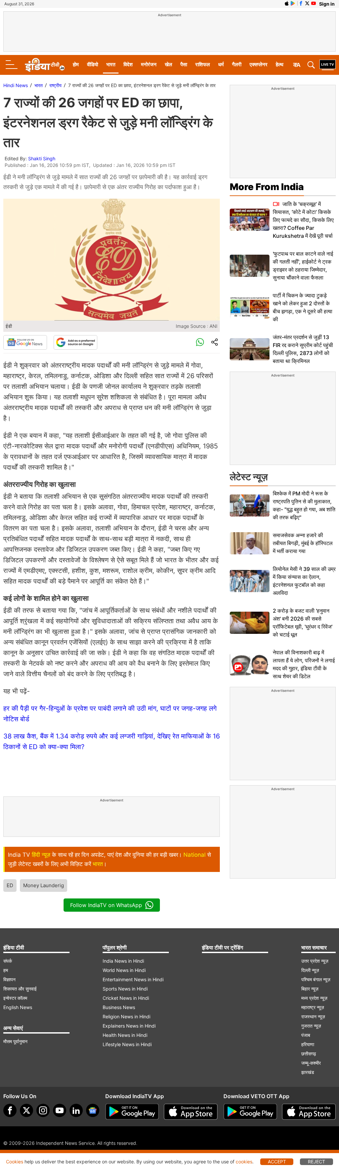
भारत (110, 64)
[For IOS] (309, 1112)
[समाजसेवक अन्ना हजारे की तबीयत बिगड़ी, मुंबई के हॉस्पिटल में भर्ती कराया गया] (249, 543)
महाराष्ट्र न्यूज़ (312, 1007)
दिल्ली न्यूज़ (310, 970)
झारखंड (307, 1072)
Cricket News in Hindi (126, 998)
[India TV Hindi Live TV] (327, 65)
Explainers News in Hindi (129, 1026)
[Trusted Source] (75, 342)
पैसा (183, 64)
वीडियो (92, 64)
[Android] (293, 3)
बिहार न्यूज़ (309, 989)
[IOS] (286, 3)
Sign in (327, 4)
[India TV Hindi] (45, 65)
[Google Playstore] (132, 1112)
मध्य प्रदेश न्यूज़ (314, 998)
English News (17, 1007)
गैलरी (236, 64)
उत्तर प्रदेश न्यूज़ (314, 961)
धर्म (221, 64)
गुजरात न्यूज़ (311, 1026)
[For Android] (250, 1112)
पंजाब (305, 1035)
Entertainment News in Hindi (133, 979)
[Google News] (25, 342)
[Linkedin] (76, 1110)
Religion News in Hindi (126, 1016)
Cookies (14, 1161)
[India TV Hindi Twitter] (307, 3)
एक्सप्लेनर (258, 64)
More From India (267, 186)
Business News (119, 1007)
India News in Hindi (123, 961)
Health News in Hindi (125, 1035)
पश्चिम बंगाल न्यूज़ (315, 979)
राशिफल (202, 64)
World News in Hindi (124, 970)
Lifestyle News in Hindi (127, 1044)
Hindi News (15, 85)
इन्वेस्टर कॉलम (15, 998)
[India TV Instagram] (43, 1110)
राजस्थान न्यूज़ (313, 1016)
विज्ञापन (9, 979)
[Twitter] (26, 1110)
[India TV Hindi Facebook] (301, 3)
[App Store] (191, 1112)
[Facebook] (10, 1110)
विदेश (128, 64)
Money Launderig (43, 885)
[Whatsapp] (200, 342)
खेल (168, 64)
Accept (277, 1161)
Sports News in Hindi (125, 989)
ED (10, 885)
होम (76, 64)
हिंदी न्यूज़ (41, 854)
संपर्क (7, 961)
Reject (316, 1161)
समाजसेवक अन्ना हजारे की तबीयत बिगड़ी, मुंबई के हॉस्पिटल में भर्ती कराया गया (303, 543)
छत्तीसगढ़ (308, 1053)
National (194, 854)
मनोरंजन (149, 64)
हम (5, 970)
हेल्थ (279, 64)
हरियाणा (307, 1044)
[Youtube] (59, 1110)
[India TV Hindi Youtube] (313, 3)
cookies (244, 1161)
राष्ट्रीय (55, 85)
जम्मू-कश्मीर (311, 1063)
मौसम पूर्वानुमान (15, 1041)
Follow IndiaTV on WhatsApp (106, 905)
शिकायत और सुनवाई (20, 989)
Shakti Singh (41, 158)
